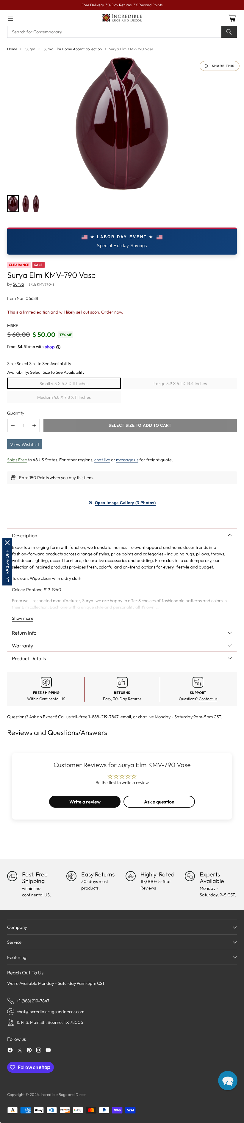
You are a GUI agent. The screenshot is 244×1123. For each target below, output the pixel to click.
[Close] (7, 542)
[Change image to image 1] (13, 203)
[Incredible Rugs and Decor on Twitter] (19, 1050)
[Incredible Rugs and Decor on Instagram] (38, 1050)
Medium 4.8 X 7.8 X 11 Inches (64, 397)
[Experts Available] (190, 876)
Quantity (15, 413)
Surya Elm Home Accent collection (72, 48)
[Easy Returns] (71, 876)
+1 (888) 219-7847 (33, 1001)
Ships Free (17, 459)
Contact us (208, 698)
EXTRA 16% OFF (7, 566)
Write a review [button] (85, 802)
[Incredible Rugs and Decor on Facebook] (10, 1050)
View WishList (24, 444)
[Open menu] (10, 18)
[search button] (229, 32)
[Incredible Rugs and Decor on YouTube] (48, 1050)
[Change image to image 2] (25, 203)
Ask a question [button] (159, 802)
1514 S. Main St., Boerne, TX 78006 (50, 1022)
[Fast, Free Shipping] (12, 876)
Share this (223, 66)
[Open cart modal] (232, 18)
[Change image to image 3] (36, 203)
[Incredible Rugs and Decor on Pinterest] (29, 1050)
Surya (30, 48)
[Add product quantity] (34, 425)
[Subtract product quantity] (12, 425)
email (126, 716)
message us (127, 459)
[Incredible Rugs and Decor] (122, 18)
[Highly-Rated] (131, 876)
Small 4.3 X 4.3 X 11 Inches (64, 383)
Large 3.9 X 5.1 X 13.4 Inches (180, 383)
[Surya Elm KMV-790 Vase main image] (122, 124)
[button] (227, 1080)
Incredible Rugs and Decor (63, 1094)
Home (12, 48)
